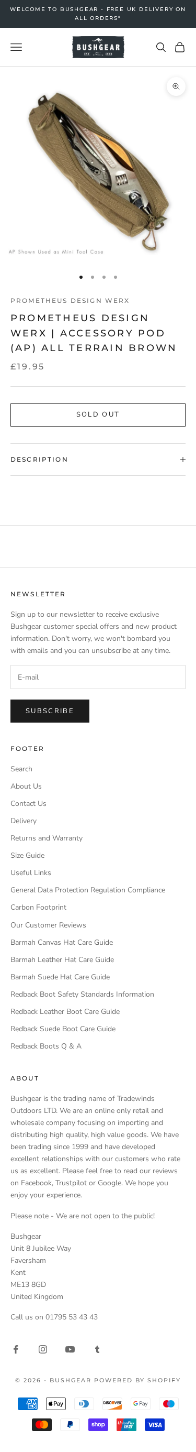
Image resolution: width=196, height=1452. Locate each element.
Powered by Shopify (137, 1380)
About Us (26, 786)
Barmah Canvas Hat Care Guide (61, 942)
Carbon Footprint (38, 907)
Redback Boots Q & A (46, 1046)
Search (21, 769)
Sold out (98, 414)
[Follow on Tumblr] (97, 1349)
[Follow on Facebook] (15, 1349)
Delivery (23, 821)
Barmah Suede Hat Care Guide (60, 977)
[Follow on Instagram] (43, 1349)
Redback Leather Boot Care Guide (65, 1012)
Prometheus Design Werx (70, 300)
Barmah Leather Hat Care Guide (62, 960)
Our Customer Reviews (48, 925)
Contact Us (28, 804)
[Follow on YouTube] (70, 1349)
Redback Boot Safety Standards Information (82, 994)
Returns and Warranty (46, 838)
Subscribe (50, 711)
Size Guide (27, 855)
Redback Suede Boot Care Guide (63, 1029)
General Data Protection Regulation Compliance (87, 890)
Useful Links (30, 873)
